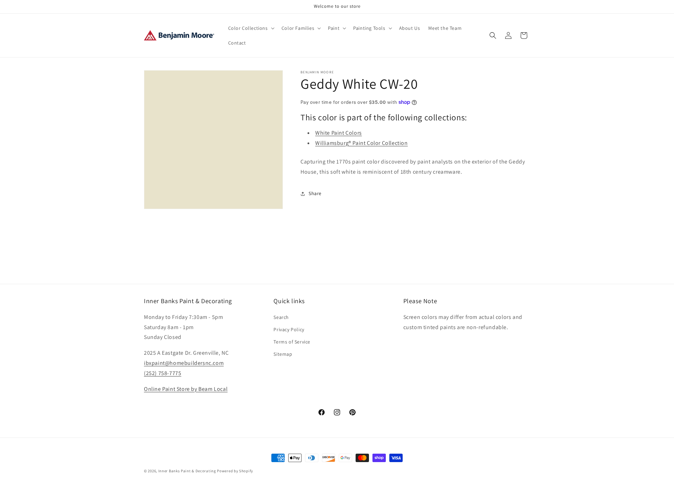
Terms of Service (291, 341)
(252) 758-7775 (162, 372)
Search (281, 317)
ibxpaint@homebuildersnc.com (184, 362)
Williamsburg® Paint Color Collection (361, 143)
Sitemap (282, 354)
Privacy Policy (288, 329)
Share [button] (315, 193)
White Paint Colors (338, 132)
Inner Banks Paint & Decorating (187, 470)
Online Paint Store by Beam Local (185, 388)
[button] (250, 28)
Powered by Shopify (235, 470)
